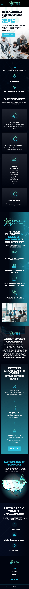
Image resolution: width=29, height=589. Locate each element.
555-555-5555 (14, 529)
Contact (14, 574)
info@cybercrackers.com (14, 540)
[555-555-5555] (14, 524)
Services (14, 571)
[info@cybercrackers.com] (14, 534)
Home (14, 568)
